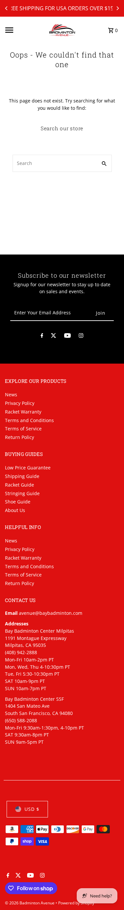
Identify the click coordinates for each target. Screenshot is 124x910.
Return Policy (19, 437)
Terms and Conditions (29, 420)
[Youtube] (67, 336)
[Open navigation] (25, 30)
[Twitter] (53, 336)
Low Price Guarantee (28, 467)
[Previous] (7, 8)
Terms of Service (23, 428)
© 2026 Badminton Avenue (30, 903)
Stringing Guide (22, 493)
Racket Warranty (23, 412)
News (11, 394)
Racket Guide (19, 485)
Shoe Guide (17, 501)
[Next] (117, 8)
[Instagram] (81, 336)
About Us (15, 510)
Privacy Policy (19, 403)
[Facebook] (42, 336)
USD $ (31, 809)
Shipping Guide (22, 476)
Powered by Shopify (76, 903)
